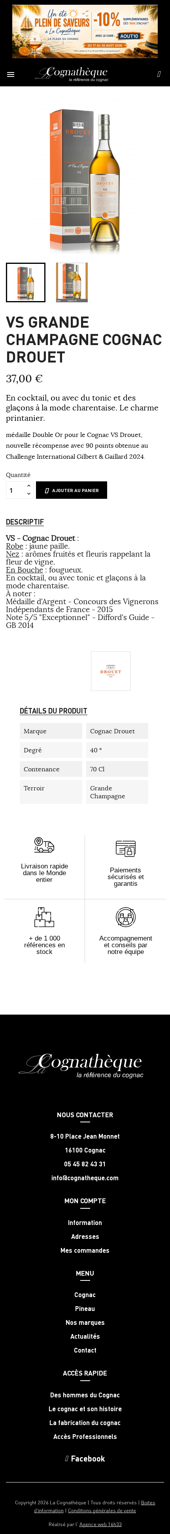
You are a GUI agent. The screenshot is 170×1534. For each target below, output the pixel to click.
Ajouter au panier (75, 490)
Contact (85, 1350)
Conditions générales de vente (102, 1510)
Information (85, 1223)
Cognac (85, 1295)
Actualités (85, 1336)
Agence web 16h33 (100, 1524)
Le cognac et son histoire (85, 1409)
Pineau (85, 1309)
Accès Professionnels (85, 1437)
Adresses (85, 1236)
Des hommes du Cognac (85, 1395)
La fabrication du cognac (85, 1423)
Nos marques (85, 1322)
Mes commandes (85, 1250)
